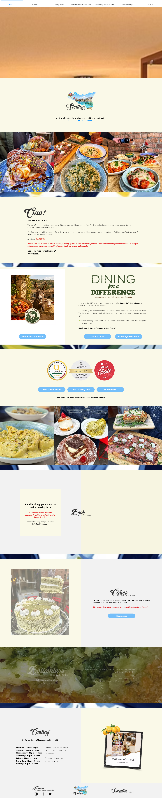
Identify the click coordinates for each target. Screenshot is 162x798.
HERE (36, 253)
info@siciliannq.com (40, 524)
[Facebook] (43, 794)
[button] (34, 3)
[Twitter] (50, 794)
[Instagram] (36, 794)
